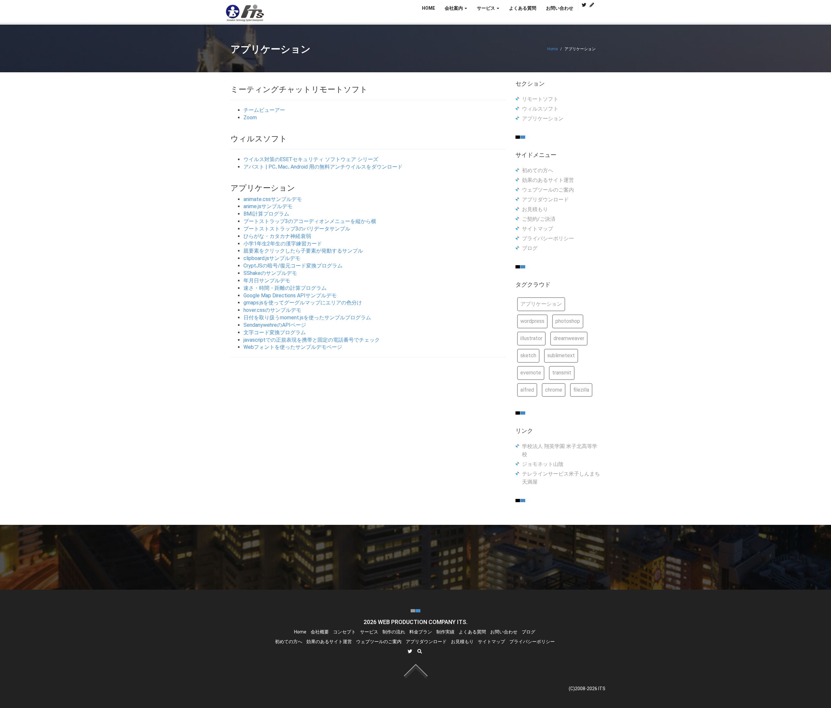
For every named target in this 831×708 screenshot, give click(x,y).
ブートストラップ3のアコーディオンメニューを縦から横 (309, 221)
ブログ (530, 248)
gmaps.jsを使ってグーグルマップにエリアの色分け (302, 303)
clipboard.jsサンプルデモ (271, 258)
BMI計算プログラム (266, 214)
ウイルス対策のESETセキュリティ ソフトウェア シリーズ (310, 159)
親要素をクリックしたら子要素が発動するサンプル (303, 251)
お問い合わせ (559, 8)
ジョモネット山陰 (543, 464)
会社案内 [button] (454, 8)
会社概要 (320, 631)
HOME (428, 8)
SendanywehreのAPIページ (274, 325)
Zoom (250, 117)
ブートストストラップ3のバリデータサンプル (296, 229)
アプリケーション (543, 118)
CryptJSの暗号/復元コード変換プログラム (292, 266)
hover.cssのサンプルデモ (272, 310)
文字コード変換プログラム (274, 332)
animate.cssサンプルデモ (272, 199)
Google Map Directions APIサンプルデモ (290, 295)
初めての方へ (537, 170)
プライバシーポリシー (548, 238)
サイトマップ (537, 229)
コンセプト (344, 631)
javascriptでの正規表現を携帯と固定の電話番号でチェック (311, 340)
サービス (369, 631)
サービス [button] (486, 8)
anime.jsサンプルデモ (267, 206)
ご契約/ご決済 (538, 219)
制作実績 (445, 631)
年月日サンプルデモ (266, 280)
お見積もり (535, 209)
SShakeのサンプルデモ (270, 273)
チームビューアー (264, 110)
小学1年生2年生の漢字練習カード (282, 244)
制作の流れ (393, 631)
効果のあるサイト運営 (548, 180)
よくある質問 (522, 8)
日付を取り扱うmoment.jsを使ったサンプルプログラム (307, 317)
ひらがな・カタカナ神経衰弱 (277, 236)
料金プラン (420, 631)
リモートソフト (540, 99)
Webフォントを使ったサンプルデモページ (292, 347)
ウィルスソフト (540, 109)
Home (552, 49)
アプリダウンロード (545, 199)
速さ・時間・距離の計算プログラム (285, 288)
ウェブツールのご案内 (548, 190)
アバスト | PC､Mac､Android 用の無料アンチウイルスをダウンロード (323, 167)
